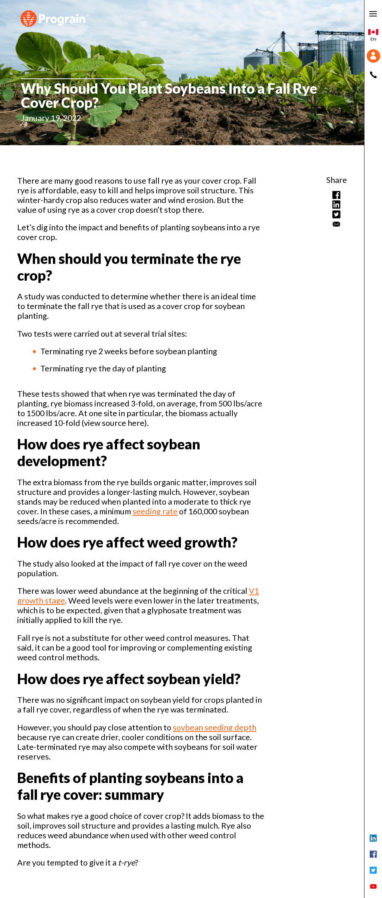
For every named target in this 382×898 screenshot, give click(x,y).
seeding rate (155, 511)
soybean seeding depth (214, 727)
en (373, 39)
